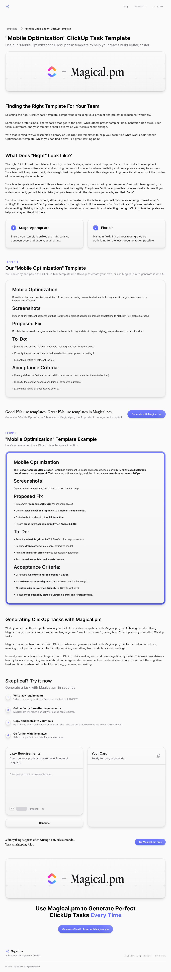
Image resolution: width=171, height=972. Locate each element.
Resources (138, 7)
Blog (126, 7)
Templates (11, 28)
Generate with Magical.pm (146, 414)
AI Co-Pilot (158, 7)
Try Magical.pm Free (150, 842)
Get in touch (160, 956)
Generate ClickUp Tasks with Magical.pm (85, 929)
